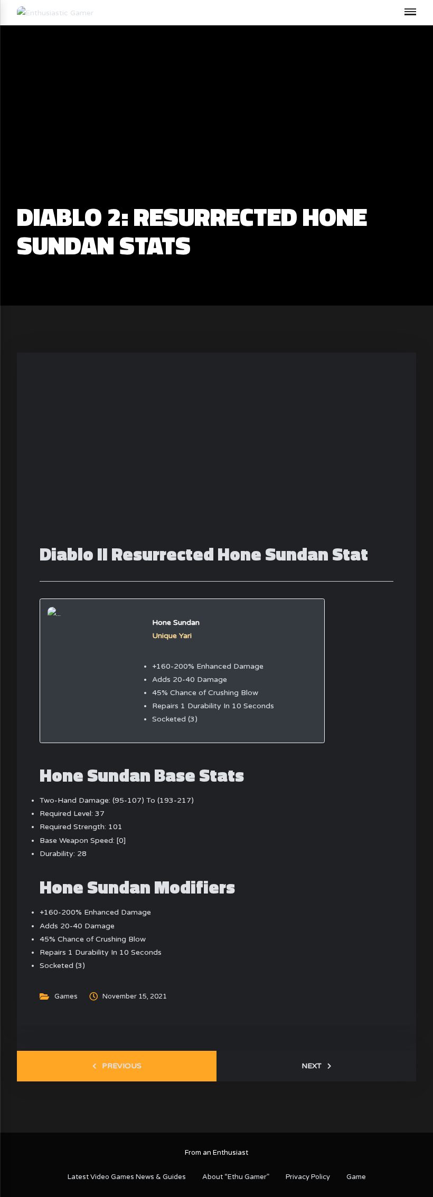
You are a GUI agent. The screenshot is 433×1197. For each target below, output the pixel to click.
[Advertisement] (216, 124)
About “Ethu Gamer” (235, 1177)
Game (356, 1177)
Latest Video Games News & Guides (127, 1177)
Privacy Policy (308, 1177)
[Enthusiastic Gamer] (55, 12)
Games (66, 996)
